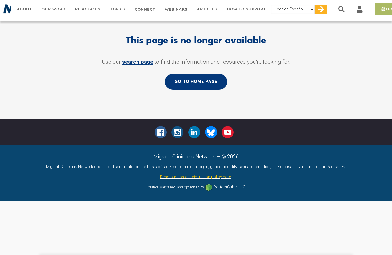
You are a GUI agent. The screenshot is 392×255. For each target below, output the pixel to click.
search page (137, 62)
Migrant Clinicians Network (6, 10)
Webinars (176, 9)
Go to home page (196, 81)
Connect (145, 9)
